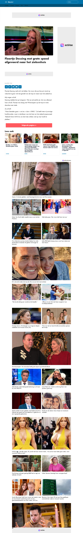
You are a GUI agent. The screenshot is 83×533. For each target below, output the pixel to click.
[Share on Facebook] (9, 86)
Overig (12, 5)
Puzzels (17, 5)
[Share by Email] (16, 86)
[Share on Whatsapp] (6, 86)
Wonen (26, 5)
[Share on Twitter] (13, 86)
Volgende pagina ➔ (29, 125)
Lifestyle (6, 5)
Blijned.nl (10, 2)
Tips (22, 5)
